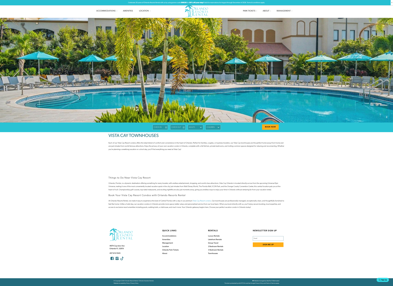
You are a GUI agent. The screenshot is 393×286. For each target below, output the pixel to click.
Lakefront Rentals (215, 240)
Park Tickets (249, 11)
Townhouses (213, 253)
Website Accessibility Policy (122, 283)
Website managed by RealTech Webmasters (266, 281)
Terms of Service (271, 283)
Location (144, 11)
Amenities (128, 11)
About (266, 11)
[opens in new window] (112, 259)
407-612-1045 (115, 253)
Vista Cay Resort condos (202, 201)
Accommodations (106, 11)
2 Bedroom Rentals (215, 247)
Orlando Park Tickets (170, 250)
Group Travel (213, 243)
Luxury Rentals (214, 236)
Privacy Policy (134, 283)
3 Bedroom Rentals (215, 250)
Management (284, 11)
